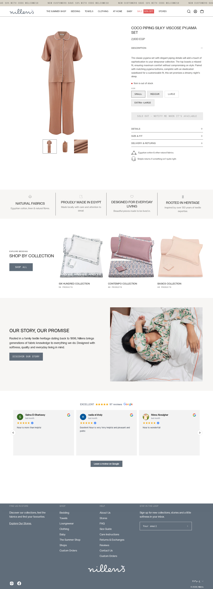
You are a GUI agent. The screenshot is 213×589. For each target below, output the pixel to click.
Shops (63, 545)
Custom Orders (68, 550)
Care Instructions (109, 534)
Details (135, 128)
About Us (105, 512)
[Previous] (13, 432)
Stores (103, 517)
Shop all (21, 267)
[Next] (200, 432)
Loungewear (67, 523)
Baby (62, 534)
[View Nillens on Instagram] (11, 583)
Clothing (64, 528)
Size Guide (106, 528)
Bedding (64, 512)
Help (102, 506)
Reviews (104, 545)
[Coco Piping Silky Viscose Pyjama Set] (50, 146)
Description (138, 48)
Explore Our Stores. (20, 523)
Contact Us (106, 550)
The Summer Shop (70, 539)
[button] (189, 11)
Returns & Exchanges (112, 539)
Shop (62, 506)
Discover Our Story (26, 356)
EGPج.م (196, 581)
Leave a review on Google (106, 464)
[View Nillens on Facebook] (18, 583)
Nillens (200, 587)
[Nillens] (21, 11)
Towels (63, 517)
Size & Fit (136, 136)
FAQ (102, 523)
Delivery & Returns (143, 143)
